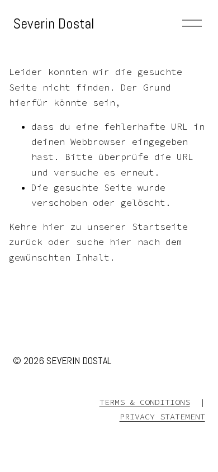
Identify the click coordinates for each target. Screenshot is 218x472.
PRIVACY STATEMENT (162, 416)
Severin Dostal (53, 23)
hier (53, 226)
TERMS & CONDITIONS (144, 402)
